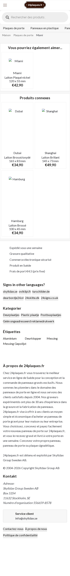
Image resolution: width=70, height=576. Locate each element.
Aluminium (10, 338)
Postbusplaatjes (51, 315)
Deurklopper (33, 338)
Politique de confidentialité (20, 535)
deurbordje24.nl (13, 298)
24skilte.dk (32, 298)
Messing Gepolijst (14, 343)
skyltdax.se (10, 291)
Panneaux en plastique (44, 28)
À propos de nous (36, 529)
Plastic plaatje (30, 315)
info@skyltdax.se (26, 518)
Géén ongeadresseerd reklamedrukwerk (28, 321)
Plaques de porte (13, 28)
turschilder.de (41, 291)
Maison (6, 35)
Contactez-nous (13, 529)
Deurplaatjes (11, 315)
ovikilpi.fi (25, 291)
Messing (52, 338)
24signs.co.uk (49, 298)
